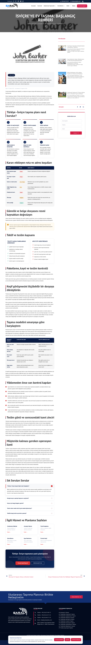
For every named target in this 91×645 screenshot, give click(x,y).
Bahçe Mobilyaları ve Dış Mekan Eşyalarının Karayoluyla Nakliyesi (74, 73)
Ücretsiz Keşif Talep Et (23, 563)
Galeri (67, 6)
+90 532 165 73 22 (37, 563)
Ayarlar (67, 639)
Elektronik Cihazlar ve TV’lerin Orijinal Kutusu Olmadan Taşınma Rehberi (76, 93)
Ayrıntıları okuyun (41, 641)
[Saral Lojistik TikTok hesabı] (23, 1)
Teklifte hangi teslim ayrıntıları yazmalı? (17, 513)
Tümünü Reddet (59, 639)
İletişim (73, 6)
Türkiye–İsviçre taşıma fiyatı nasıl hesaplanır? (18, 486)
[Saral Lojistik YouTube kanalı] (21, 1)
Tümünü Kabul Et (76, 639)
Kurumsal (40, 6)
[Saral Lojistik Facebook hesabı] (16, 1)
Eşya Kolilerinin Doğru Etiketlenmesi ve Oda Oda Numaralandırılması (75, 60)
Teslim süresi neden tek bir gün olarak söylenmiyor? (19, 508)
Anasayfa (33, 6)
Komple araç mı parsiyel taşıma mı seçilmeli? (18, 498)
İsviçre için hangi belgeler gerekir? (15, 503)
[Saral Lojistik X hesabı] (18, 1)
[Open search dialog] (83, 2)
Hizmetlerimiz (60, 6)
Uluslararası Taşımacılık (49, 6)
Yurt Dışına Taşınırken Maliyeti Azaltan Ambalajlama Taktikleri (76, 46)
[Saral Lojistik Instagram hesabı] (14, 1)
